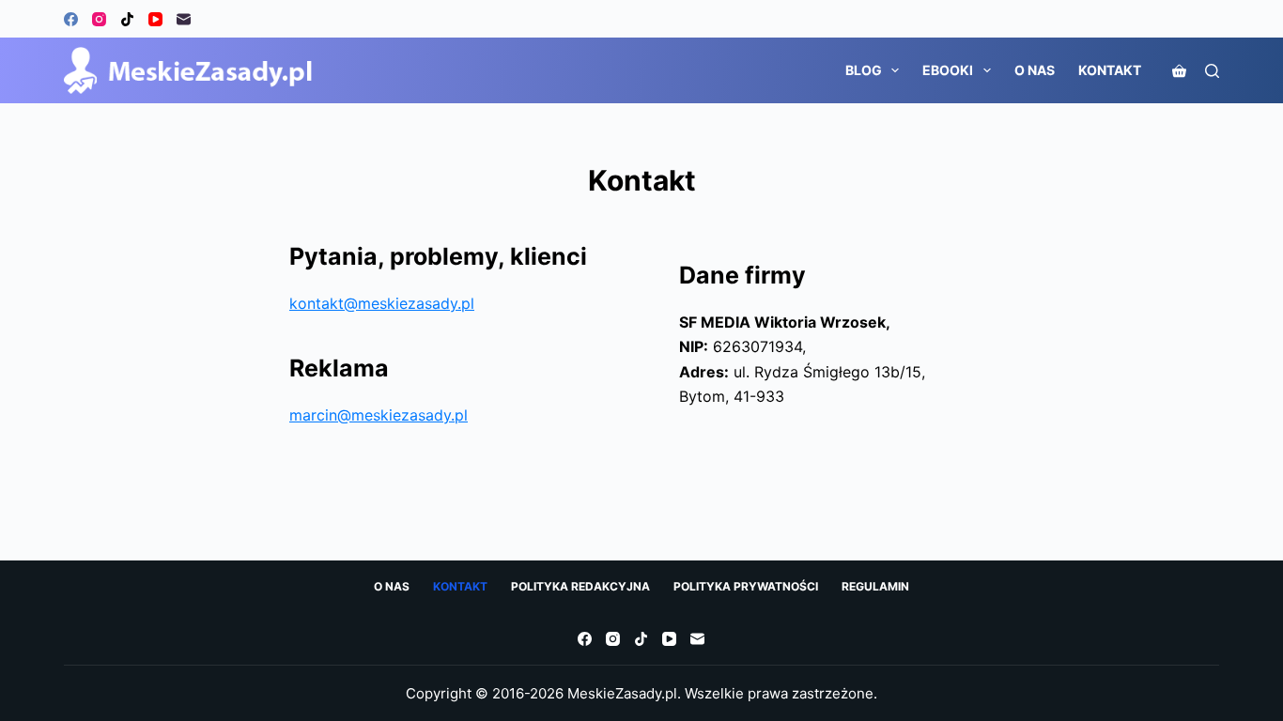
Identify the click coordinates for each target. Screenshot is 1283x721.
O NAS (1034, 70)
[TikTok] (127, 19)
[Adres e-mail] (184, 19)
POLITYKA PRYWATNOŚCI (745, 586)
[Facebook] (71, 19)
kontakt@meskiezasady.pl (381, 303)
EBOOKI (947, 70)
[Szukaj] (1212, 71)
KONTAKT (1109, 70)
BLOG (863, 70)
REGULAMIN (875, 586)
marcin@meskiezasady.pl (378, 415)
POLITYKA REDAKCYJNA (580, 586)
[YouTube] (155, 19)
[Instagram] (99, 19)
